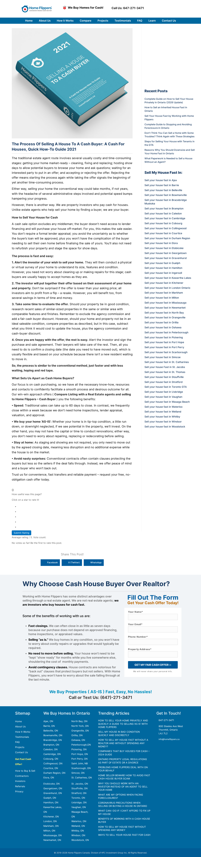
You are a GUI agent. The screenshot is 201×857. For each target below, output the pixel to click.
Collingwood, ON (52, 763)
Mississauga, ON (52, 835)
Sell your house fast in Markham (163, 292)
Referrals (20, 786)
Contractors (22, 775)
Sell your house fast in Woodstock (164, 426)
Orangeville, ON (80, 730)
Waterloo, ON (78, 821)
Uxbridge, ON (79, 802)
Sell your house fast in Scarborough (165, 352)
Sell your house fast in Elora (161, 243)
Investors (20, 781)
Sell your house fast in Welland (162, 411)
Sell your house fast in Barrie (161, 185)
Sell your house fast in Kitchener (163, 282)
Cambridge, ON (52, 754)
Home (18, 721)
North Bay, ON (79, 721)
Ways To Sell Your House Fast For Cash (124, 834)
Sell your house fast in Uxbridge (163, 391)
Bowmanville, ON (52, 735)
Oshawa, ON (78, 740)
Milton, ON (49, 830)
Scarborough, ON (81, 768)
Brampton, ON (51, 744)
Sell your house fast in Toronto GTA (165, 386)
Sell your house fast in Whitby (162, 416)
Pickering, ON (79, 749)
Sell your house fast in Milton (161, 297)
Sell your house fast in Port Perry (164, 347)
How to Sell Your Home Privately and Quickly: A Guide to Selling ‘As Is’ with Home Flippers (123, 724)
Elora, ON (48, 777)
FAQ (17, 742)
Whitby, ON (77, 830)
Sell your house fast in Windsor (163, 421)
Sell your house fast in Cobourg (163, 223)
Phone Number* (138, 637)
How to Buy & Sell (25, 770)
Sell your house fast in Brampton (163, 208)
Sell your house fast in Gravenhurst (165, 258)
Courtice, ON (50, 768)
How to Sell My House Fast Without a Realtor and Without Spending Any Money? (123, 743)
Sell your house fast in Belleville (163, 190)
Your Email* (135, 624)
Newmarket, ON (52, 840)
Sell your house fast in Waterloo (163, 406)
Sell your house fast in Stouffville (164, 377)
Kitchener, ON (51, 816)
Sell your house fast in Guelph (162, 263)
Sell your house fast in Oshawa (162, 327)
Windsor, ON (78, 835)
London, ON (50, 821)
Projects (19, 747)
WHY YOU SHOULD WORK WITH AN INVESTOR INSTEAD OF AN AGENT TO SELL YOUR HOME (123, 786)
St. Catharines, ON (81, 777)
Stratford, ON (78, 793)
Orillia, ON (77, 735)
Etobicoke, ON (51, 783)
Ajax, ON (48, 721)
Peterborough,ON (81, 744)
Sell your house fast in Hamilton (163, 267)
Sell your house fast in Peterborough (166, 332)
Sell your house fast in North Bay (164, 312)
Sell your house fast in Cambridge (164, 218)
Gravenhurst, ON (52, 793)
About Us (20, 726)
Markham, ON (51, 825)
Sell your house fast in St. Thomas (164, 372)
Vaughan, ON (78, 807)
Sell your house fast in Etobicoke (163, 248)
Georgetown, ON (52, 788)
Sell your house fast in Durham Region (167, 238)
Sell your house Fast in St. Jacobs (164, 367)
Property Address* (139, 649)
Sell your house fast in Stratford (163, 382)
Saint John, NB (79, 763)
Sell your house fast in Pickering (163, 337)
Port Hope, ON (79, 754)
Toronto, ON (78, 797)
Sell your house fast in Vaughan (163, 396)
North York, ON (80, 725)
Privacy (19, 791)
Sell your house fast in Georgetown (165, 253)
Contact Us (21, 752)
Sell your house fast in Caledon (163, 213)
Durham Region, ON (54, 772)
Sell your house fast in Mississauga (165, 302)
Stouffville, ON (79, 788)
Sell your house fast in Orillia (161, 322)
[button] (127, 8)
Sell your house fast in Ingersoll (163, 272)
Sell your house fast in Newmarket (165, 307)
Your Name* (135, 612)
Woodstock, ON (80, 840)
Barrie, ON (49, 725)
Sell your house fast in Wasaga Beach (167, 401)
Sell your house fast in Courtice (163, 233)
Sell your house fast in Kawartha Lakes (167, 277)
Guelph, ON (49, 797)
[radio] (75, 505)
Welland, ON (78, 825)
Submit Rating (21, 532)
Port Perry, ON (79, 758)
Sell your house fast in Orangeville (164, 317)
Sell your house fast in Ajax (160, 180)
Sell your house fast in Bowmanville (165, 195)
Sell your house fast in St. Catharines (166, 362)
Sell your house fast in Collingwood (165, 228)
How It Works (22, 731)
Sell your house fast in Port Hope (164, 342)
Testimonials (22, 736)
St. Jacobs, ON (79, 783)
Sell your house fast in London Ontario (167, 287)
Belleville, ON (50, 730)
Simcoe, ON (77, 772)
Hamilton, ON (50, 802)
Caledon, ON (50, 749)
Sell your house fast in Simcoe (162, 357)
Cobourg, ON (50, 758)
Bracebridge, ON (52, 740)
